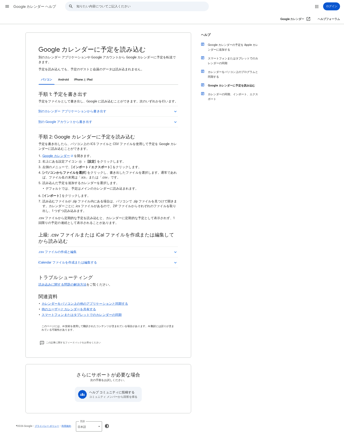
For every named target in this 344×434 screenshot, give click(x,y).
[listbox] (89, 426)
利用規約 (66, 425)
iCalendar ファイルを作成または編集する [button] (67, 263)
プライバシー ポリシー (47, 425)
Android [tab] (63, 79)
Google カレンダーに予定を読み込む (231, 85)
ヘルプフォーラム (329, 19)
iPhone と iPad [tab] (83, 79)
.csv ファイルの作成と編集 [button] (57, 252)
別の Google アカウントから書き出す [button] (65, 122)
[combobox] (142, 6)
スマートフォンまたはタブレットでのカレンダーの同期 (82, 315)
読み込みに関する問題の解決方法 (62, 285)
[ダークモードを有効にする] (107, 426)
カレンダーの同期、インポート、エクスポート (233, 96)
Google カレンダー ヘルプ (34, 6)
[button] (7, 6)
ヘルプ (206, 35)
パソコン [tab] (46, 79)
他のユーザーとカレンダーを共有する (69, 309)
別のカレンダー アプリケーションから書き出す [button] (72, 111)
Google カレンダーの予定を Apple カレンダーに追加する (233, 47)
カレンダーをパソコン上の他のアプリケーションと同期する (85, 304)
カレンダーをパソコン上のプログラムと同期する (233, 74)
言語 (82, 421)
